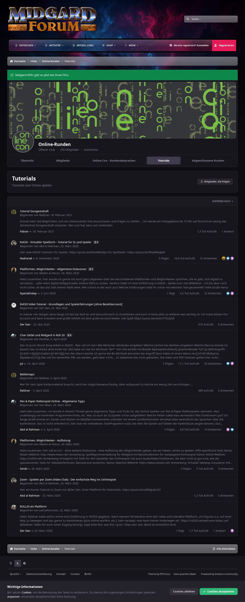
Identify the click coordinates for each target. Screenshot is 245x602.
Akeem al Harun (49, 273)
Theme (152, 574)
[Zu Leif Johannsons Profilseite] (13, 507)
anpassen (13, 596)
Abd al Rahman (49, 246)
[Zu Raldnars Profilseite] (13, 212)
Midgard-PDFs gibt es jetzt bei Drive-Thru (42, 75)
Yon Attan (45, 405)
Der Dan (44, 308)
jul (21, 363)
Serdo (23, 468)
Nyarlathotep (28, 293)
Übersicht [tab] (27, 160)
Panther (44, 339)
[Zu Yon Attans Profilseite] (13, 402)
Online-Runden (54, 144)
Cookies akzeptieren (220, 591)
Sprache (15, 574)
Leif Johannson (48, 510)
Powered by (219, 574)
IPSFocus (165, 574)
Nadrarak (26, 258)
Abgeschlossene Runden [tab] (208, 160)
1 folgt (171, 293)
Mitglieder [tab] (63, 160)
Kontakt (61, 574)
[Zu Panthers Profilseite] (13, 336)
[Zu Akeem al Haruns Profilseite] (13, 270)
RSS (89, 574)
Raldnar (44, 215)
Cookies (75, 574)
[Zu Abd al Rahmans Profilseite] (13, 243)
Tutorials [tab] (163, 160)
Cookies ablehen (184, 591)
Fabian (24, 231)
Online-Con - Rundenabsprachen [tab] (114, 160)
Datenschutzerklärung (39, 574)
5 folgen (164, 258)
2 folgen (169, 429)
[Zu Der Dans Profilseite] (13, 305)
